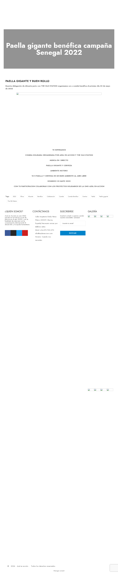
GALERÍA (92, 211)
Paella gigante (103, 196)
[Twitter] (19, 233)
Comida (61, 196)
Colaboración (51, 196)
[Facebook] (8, 233)
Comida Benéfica (73, 196)
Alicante (30, 196)
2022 (14, 196)
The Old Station (12, 201)
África (22, 196)
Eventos (85, 196)
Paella (93, 196)
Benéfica (40, 196)
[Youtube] (25, 233)
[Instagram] (13, 233)
